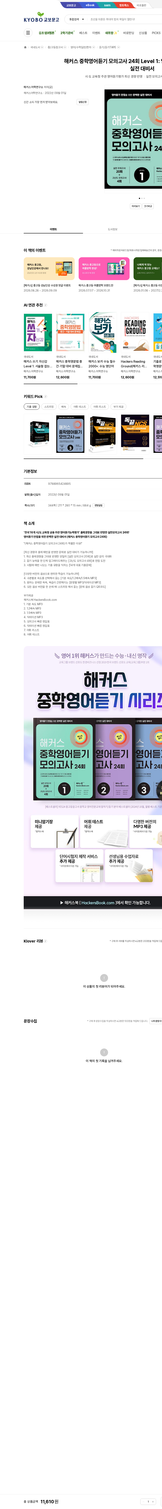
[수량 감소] (143, 1501)
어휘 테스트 (79, 407)
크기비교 (148, 206)
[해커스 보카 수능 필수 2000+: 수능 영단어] (103, 346)
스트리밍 (49, 407)
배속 (63, 407)
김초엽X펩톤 (47, 33)
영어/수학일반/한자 (81, 47)
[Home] (25, 47)
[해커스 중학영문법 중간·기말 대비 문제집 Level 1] (70, 346)
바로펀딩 (128, 33)
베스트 (83, 33)
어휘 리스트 (99, 407)
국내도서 (35, 47)
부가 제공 (118, 407)
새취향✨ (111, 33)
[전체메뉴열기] (28, 32)
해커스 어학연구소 (33, 87)
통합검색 (74, 19)
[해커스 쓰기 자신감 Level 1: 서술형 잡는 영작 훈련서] (38, 346)
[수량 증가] (153, 1501)
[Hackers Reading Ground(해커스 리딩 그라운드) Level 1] (135, 346)
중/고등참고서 (55, 47)
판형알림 (99, 505)
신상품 (143, 33)
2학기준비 (66, 33)
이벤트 (96, 33)
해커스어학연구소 (33, 93)
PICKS (156, 33)
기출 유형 (32, 407)
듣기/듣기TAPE (107, 47)
